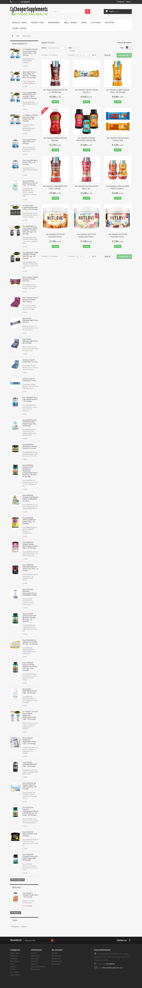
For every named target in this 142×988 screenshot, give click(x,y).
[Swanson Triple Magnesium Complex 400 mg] (15, 470)
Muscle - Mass (19, 22)
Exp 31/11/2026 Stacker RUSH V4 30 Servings (30, 834)
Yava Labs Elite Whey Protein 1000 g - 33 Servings (30, 162)
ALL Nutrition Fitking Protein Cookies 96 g (118, 139)
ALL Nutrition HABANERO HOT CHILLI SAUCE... (55, 187)
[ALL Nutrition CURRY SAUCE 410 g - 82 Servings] (118, 73)
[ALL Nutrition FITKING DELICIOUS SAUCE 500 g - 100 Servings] (87, 121)
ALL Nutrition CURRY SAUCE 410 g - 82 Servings (117, 91)
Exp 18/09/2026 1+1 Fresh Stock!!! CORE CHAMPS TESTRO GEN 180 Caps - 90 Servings (30, 230)
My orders (55, 953)
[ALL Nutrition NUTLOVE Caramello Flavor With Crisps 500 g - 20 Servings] (55, 218)
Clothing (96, 22)
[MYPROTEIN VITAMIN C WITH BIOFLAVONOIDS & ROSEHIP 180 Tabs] (15, 787)
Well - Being (70, 22)
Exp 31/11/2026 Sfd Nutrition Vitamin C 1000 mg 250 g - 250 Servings (29, 786)
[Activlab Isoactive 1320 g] (15, 693)
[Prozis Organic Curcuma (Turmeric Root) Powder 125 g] (15, 185)
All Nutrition (15, 926)
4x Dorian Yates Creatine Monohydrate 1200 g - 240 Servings (30, 207)
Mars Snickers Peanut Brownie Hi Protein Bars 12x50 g (30, 299)
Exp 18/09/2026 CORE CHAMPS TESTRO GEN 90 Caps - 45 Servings (30, 255)
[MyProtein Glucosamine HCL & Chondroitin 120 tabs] (15, 594)
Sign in (128, 1)
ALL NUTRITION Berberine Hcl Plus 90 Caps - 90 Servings (30, 183)
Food (83, 22)
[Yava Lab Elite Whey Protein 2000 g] (15, 54)
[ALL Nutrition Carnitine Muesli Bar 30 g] (87, 73)
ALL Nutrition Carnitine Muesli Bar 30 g (86, 91)
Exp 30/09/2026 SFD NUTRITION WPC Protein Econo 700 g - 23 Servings (30, 423)
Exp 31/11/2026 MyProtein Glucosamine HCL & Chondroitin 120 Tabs (30, 592)
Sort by (43, 48)
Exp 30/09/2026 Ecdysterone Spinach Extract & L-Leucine (30, 446)
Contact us (120, 1)
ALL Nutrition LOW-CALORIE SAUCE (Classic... (117, 187)
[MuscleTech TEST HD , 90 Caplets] (15, 618)
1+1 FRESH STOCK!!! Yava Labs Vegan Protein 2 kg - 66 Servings (30, 118)
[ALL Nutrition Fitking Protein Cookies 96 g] (118, 121)
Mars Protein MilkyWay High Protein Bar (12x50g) (30, 341)
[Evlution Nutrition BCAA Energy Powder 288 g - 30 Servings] (15, 547)
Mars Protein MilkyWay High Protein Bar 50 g (30, 320)
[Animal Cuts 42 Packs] (15, 569)
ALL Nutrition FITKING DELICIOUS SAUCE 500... (86, 139)
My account (57, 950)
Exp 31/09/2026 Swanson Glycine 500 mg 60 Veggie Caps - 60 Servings (30, 857)
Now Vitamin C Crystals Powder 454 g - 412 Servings (30, 895)
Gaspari (23, 926)
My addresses (56, 958)
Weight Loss (37, 22)
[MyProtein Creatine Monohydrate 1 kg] (15, 210)
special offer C (14, 975)
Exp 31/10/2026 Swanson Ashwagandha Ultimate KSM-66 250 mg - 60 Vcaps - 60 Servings (30, 811)
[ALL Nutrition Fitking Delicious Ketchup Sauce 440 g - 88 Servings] (55, 121)
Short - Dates (19, 28)
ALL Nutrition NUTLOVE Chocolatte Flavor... (117, 235)
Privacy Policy (35, 969)
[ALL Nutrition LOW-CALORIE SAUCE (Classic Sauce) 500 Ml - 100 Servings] (118, 170)
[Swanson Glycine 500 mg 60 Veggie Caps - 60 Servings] (15, 859)
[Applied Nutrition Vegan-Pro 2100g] (15, 120)
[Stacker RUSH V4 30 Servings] (15, 836)
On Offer (109, 22)
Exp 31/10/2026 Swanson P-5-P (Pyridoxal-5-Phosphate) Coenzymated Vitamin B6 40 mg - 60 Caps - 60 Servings (30, 470)
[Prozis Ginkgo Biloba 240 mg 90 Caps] (15, 667)
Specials (16, 887)
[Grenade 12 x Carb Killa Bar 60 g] (15, 500)
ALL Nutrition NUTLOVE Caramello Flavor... (55, 235)
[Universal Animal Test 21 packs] (15, 449)
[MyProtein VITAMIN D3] (15, 644)
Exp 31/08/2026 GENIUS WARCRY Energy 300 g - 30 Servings (29, 520)
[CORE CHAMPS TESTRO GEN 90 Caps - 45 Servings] (15, 231)
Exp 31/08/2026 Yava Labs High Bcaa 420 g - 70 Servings (30, 399)
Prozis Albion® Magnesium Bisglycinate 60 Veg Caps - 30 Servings (29, 740)
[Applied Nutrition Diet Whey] (15, 424)
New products (19, 43)
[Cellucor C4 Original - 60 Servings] (15, 522)
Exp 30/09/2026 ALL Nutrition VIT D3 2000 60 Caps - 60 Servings (30, 642)
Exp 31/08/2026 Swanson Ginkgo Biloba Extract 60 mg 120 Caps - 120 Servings (30, 666)
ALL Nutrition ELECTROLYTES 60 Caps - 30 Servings (30, 691)
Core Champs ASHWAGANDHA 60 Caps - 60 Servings (30, 764)
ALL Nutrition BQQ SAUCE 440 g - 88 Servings (55, 91)
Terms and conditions (38, 967)
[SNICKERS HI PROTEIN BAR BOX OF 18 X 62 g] (15, 281)
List (131, 49)
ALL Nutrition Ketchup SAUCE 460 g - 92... (86, 187)
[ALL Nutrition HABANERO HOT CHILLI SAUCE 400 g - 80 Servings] (55, 170)
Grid (127, 49)
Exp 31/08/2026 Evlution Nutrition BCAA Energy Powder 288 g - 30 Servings (30, 545)
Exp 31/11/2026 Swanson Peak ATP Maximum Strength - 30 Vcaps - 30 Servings (29, 617)
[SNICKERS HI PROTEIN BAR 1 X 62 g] (15, 383)
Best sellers (34, 958)
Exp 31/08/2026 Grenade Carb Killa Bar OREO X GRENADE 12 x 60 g (30, 498)
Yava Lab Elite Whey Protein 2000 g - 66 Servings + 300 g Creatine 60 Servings (30, 95)
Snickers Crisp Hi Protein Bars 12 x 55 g (30, 361)
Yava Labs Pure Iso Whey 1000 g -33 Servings (29, 141)
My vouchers (56, 964)
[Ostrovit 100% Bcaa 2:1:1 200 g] (15, 402)
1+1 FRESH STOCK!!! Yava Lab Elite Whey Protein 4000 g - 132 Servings (30, 52)
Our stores (34, 961)
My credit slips (56, 956)
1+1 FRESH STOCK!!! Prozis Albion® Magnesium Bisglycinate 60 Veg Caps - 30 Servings (30, 715)
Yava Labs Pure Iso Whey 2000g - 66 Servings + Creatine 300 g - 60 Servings (29, 74)
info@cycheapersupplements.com (112, 968)
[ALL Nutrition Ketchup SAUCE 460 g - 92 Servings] (87, 170)
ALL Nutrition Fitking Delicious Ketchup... (55, 139)
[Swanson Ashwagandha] (15, 767)
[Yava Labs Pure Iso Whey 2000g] (15, 76)
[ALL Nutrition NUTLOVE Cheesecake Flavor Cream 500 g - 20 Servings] (87, 218)
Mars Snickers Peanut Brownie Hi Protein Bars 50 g (30, 279)
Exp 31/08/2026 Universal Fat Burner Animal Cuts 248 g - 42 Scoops (30, 567)
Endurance (54, 22)
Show (70, 48)
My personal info (57, 961)
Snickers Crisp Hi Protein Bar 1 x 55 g (29, 379)
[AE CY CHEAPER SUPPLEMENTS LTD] (29, 11)
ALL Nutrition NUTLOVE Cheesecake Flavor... (86, 235)
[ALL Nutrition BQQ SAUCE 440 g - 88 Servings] (55, 73)
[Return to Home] (12, 36)
